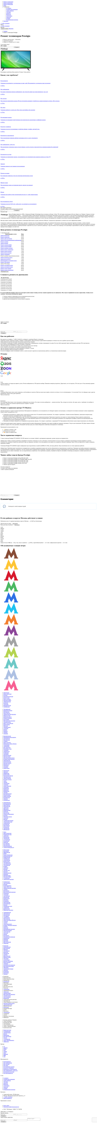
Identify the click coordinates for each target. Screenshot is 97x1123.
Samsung (5, 1047)
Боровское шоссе (7, 717)
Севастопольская (7, 924)
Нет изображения (7, 1062)
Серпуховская (6, 931)
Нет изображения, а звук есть (10, 1070)
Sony (4, 1050)
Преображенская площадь (9, 737)
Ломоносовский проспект (9, 714)
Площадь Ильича (7, 718)
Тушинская (6, 907)
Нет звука (5, 1065)
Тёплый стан (6, 870)
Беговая (5, 884)
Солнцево (5, 728)
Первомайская (6, 802)
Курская (5, 695)
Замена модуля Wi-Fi (6, 259)
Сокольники (6, 746)
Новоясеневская (7, 873)
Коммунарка (6, 768)
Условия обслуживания (9, 1079)
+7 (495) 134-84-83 (5, 23)
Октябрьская (6, 706)
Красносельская (7, 755)
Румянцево (6, 752)
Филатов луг (6, 764)
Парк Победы (6, 713)
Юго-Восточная (7, 1036)
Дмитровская (6, 913)
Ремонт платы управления (7, 270)
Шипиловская (6, 956)
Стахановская (6, 1039)
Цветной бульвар (7, 930)
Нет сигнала (6, 1064)
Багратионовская (7, 846)
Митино (5, 819)
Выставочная (6, 844)
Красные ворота (7, 763)
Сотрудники (6, 1085)
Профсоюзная (6, 857)
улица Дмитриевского (8, 1040)
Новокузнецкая (7, 796)
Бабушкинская (6, 875)
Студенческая (6, 839)
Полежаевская (6, 903)
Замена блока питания (6, 252)
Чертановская (6, 918)
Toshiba (5, 1051)
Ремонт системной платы (7, 265)
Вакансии (5, 1084)
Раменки (5, 731)
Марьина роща (7, 957)
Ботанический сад (7, 856)
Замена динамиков (5, 254)
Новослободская (7, 694)
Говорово (5, 733)
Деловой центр (7, 722)
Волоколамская (7, 803)
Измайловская (6, 810)
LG (4, 1046)
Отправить (17, 47)
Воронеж (11, 28)
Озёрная (5, 732)
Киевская (5, 703)
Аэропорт (5, 784)
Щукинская (6, 897)
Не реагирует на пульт (8, 1071)
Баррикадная (6, 908)
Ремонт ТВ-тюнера (5, 262)
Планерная (6, 893)
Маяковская (6, 773)
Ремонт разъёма (4, 241)
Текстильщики (7, 883)
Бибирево (5, 939)
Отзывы (5, 1088)
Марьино (5, 949)
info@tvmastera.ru (7, 1098)
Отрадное (5, 933)
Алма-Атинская (7, 786)
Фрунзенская (6, 740)
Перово (5, 729)
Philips (4, 1049)
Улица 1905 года (7, 887)
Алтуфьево (6, 916)
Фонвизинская (7, 947)
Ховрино (5, 798)
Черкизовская (6, 760)
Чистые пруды (6, 756)
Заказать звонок (4, 28)
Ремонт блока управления (7, 249)
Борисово (5, 952)
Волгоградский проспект (9, 892)
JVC (4, 1056)
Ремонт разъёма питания (6, 248)
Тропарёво (6, 754)
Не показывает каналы (8, 1066)
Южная (5, 934)
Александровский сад (8, 847)
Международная (7, 833)
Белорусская (6, 697)
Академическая (7, 864)
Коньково (5, 874)
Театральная (6, 783)
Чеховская (5, 943)
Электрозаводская (7, 821)
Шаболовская (6, 852)
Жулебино (5, 899)
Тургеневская (6, 865)
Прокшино (6, 765)
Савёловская (6, 917)
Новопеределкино (7, 710)
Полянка (5, 926)
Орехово (5, 792)
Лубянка (5, 741)
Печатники (6, 972)
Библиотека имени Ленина (9, 743)
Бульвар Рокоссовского (9, 759)
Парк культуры (7, 699)
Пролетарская (6, 902)
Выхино (5, 904)
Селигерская (6, 959)
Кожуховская (6, 948)
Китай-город (6, 861)
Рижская (5, 871)
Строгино (5, 818)
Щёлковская (6, 829)
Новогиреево (6, 724)
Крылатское (6, 812)
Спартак (5, 889)
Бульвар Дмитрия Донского (10, 925)
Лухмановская (6, 1031)
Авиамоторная (7, 727)
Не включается (7, 1061)
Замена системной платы (7, 267)
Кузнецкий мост (7, 885)
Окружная (5, 958)
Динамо (5, 782)
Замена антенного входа (6, 257)
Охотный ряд (6, 738)
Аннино (5, 922)
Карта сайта (6, 1105)
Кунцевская (6, 824)
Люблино (5, 970)
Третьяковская (6, 709)
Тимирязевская (7, 912)
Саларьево (5, 750)
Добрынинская (7, 701)
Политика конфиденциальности (11, 1106)
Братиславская (6, 962)
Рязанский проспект (8, 910)
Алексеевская (6, 860)
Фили (4, 832)
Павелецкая (6, 692)
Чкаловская (6, 953)
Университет (6, 751)
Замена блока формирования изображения (11, 240)
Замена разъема (4, 243)
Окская (5, 1037)
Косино (5, 1034)
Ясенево (5, 869)
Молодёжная (6, 825)
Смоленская (6, 828)
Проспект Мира (7, 700)
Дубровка (5, 963)
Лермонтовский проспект (9, 888)
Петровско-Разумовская (9, 936)
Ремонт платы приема (6, 268)
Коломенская (6, 797)
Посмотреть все (4, 271)
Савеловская (6, 1012)
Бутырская (6, 971)
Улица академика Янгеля (9, 920)
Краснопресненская (8, 696)
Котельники (6, 890)
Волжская (5, 945)
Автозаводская (7, 777)
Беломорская (6, 800)
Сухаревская (6, 878)
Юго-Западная (6, 747)
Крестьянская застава (8, 966)
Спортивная (6, 745)
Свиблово (5, 867)
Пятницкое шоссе (7, 816)
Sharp (4, 1052)
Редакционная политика (9, 1089)
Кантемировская (7, 793)
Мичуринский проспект (9, 720)
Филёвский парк (7, 834)
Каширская (6, 788)
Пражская (5, 927)
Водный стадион (7, 779)
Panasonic (5, 1054)
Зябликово (5, 967)
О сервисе (5, 1078)
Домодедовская (7, 778)
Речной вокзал (6, 795)
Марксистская (6, 715)
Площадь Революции (8, 814)
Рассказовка (6, 719)
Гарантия (5, 1087)
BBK (4, 1055)
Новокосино (6, 711)
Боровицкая (6, 938)
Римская (5, 974)
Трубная (5, 954)
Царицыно (6, 789)
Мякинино (6, 809)
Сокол (4, 780)
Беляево (5, 866)
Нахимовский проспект (9, 929)
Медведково (6, 849)
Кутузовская (6, 843)
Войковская (6, 791)
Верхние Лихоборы (8, 961)
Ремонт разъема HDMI (6, 245)
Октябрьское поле (7, 906)
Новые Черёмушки (8, 855)
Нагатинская (6, 915)
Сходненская (6, 896)
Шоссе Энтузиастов (8, 723)
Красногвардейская (8, 775)
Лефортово (6, 991)
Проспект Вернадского (9, 757)
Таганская (5, 704)
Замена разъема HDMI (6, 246)
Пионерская (6, 837)
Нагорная (5, 940)
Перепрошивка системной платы (9, 260)
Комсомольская (7, 705)
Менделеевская (7, 942)
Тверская (5, 771)
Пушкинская (6, 881)
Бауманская (6, 827)
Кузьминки (6, 901)
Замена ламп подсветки (6, 238)
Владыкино (6, 935)
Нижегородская (7, 1030)
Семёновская (6, 823)
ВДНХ (5, 853)
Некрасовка (6, 1035)
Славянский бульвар (8, 820)
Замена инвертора (5, 235)
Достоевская (6, 950)
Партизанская (6, 806)
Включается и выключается (10, 1069)
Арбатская (5, 807)
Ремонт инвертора (5, 237)
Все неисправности (8, 1073)
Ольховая (5, 766)
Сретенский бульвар (8, 968)
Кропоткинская (7, 761)
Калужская (6, 851)
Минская (5, 726)
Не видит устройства (8, 1068)
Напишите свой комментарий (17, 506)
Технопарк (6, 787)
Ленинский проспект (8, 879)
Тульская (5, 921)
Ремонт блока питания (6, 251)
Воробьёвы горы (7, 748)
